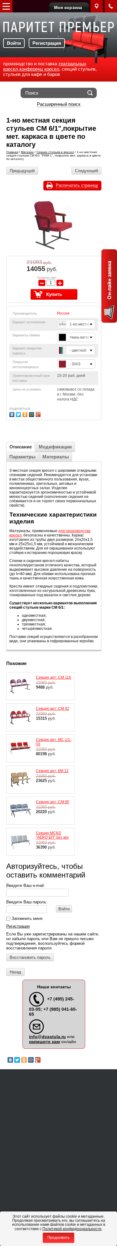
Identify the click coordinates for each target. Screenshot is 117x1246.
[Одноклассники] (25, 413)
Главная (12, 152)
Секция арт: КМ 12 (52, 771)
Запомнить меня (26, 918)
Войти (14, 43)
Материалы (55, 456)
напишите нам (44, 1041)
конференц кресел (39, 69)
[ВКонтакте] (12, 413)
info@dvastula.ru (47, 1036)
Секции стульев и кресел (55, 152)
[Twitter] (19, 413)
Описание (20, 446)
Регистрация (46, 43)
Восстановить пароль (30, 957)
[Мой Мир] (32, 413)
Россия (63, 313)
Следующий (86, 170)
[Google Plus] (39, 413)
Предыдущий (22, 170)
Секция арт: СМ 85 (52, 802)
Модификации (55, 446)
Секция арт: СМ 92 (52, 708)
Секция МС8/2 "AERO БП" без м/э (52, 835)
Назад (15, 972)
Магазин (27, 152)
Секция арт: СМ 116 (53, 677)
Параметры (22, 456)
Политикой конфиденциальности (71, 1229)
